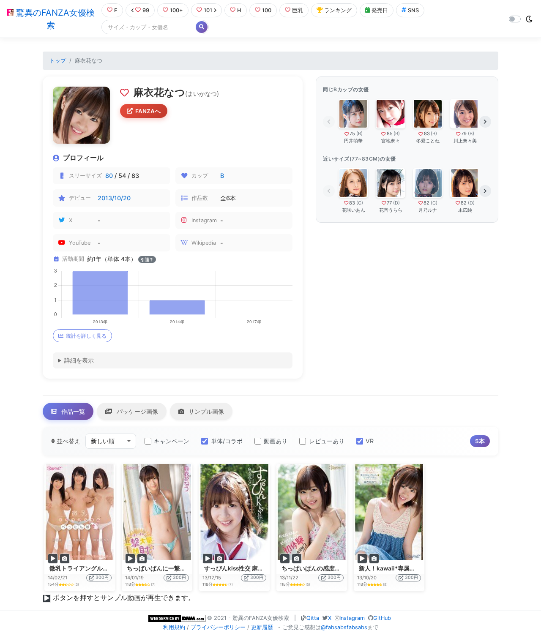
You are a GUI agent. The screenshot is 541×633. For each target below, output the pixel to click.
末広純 (465, 210)
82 (426, 203)
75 (352, 133)
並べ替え (67, 441)
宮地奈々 (390, 141)
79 (464, 133)
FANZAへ (148, 111)
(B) (359, 133)
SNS (413, 10)
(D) (396, 203)
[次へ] (485, 122)
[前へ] (329, 122)
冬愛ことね (428, 141)
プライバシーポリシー (218, 627)
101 (208, 10)
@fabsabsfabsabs (344, 627)
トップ (57, 60)
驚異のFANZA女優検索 (54, 19)
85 (390, 133)
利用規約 (174, 627)
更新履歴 (262, 627)
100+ (176, 10)
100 (266, 10)
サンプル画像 (205, 411)
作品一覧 (72, 411)
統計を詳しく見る (86, 336)
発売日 (380, 10)
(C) (359, 203)
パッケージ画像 (136, 411)
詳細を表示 (79, 360)
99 (145, 10)
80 (109, 175)
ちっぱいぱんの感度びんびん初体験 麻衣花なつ (344, 568)
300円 (102, 577)
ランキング (338, 10)
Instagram (352, 618)
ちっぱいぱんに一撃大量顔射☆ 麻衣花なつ (183, 568)
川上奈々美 (465, 141)
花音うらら (390, 210)
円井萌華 (353, 141)
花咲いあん (353, 210)
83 (427, 133)
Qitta (312, 618)
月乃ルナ (427, 210)
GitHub (382, 618)
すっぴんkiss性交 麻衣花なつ (242, 568)
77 (389, 203)
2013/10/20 (114, 198)
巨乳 (297, 10)
